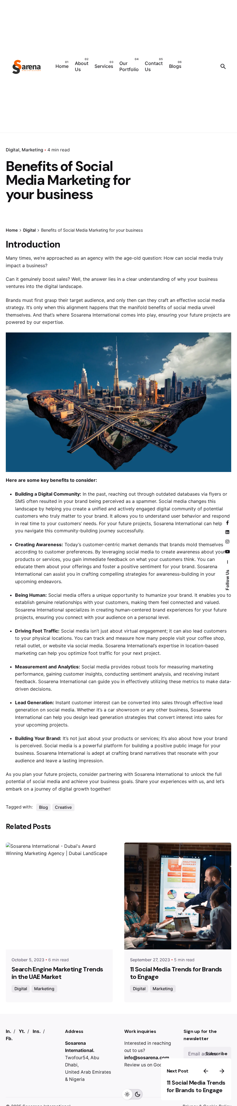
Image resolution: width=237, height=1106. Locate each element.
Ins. (37, 1031)
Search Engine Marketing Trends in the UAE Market (57, 973)
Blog (43, 807)
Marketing (32, 150)
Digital (20, 988)
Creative (63, 807)
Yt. (22, 1031)
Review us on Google (146, 1065)
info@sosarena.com (146, 1057)
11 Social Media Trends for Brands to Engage (196, 1086)
